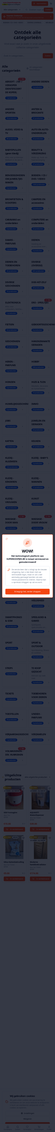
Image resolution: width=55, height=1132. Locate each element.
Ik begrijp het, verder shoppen (27, 591)
